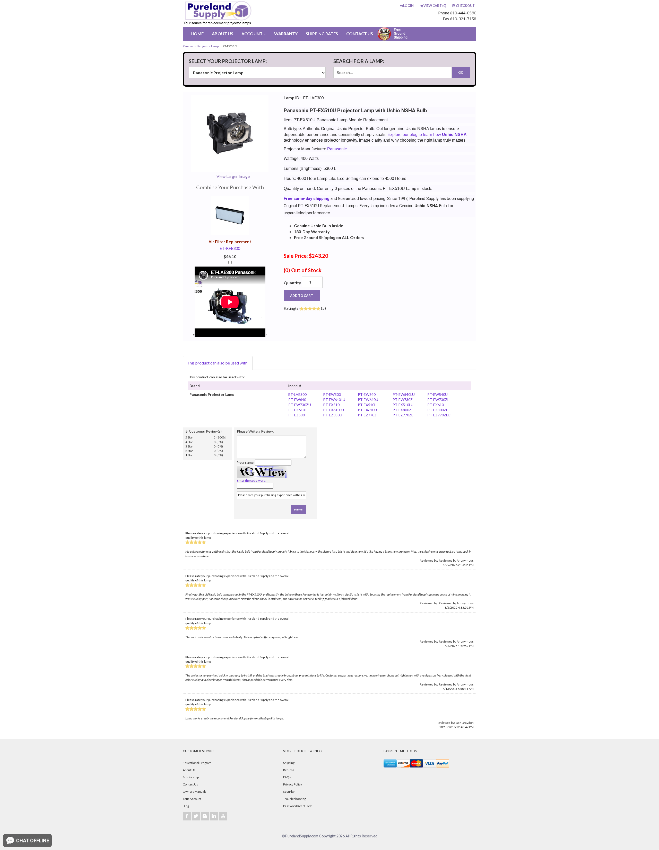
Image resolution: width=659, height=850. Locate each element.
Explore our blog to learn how (427, 134)
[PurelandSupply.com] (242, 13)
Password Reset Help (297, 806)
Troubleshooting (294, 799)
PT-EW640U (368, 399)
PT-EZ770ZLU (438, 415)
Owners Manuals (194, 791)
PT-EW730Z (403, 399)
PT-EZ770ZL (403, 415)
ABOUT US (222, 33)
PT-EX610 (435, 405)
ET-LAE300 (297, 394)
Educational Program (197, 763)
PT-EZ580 (296, 415)
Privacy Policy (292, 784)
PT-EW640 (297, 399)
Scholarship (191, 777)
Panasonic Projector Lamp (201, 46)
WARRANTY (286, 33)
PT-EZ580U (332, 415)
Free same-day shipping (307, 198)
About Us (189, 770)
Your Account (192, 799)
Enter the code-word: (251, 480)
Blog (186, 806)
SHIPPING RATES (322, 33)
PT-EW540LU (404, 394)
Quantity (292, 282)
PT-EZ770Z (367, 415)
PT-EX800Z (402, 410)
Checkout (465, 6)
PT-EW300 (332, 394)
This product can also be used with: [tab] (217, 362)
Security (288, 791)
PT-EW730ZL (438, 399)
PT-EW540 (367, 394)
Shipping (288, 763)
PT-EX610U (367, 410)
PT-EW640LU (334, 399)
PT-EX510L (367, 405)
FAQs (287, 777)
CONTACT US (359, 33)
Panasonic (337, 149)
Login (408, 6)
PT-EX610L (297, 410)
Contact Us (190, 784)
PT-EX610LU (333, 410)
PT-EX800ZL (437, 410)
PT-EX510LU (403, 405)
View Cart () (434, 6)
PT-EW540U (437, 394)
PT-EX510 (331, 405)
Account (252, 33)
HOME (197, 33)
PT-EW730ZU (299, 405)
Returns (288, 770)
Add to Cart (301, 296)
